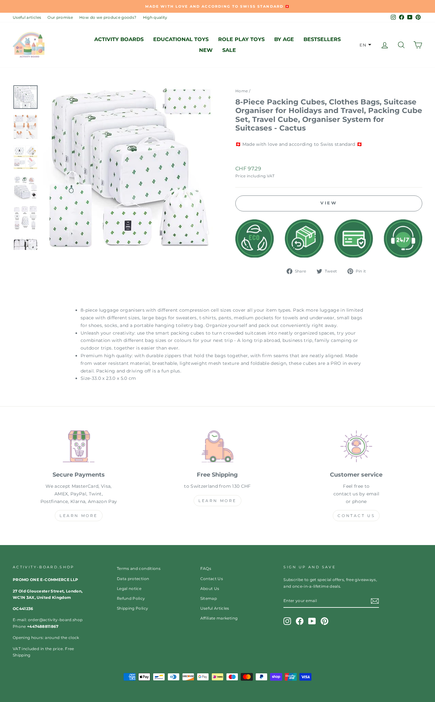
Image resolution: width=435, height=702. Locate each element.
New (206, 50)
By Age (284, 39)
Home (241, 91)
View (329, 202)
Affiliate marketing (219, 618)
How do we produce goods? (107, 17)
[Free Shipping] (217, 447)
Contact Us (356, 515)
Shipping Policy (132, 608)
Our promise (60, 17)
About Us (209, 588)
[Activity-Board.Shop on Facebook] (299, 621)
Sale (229, 50)
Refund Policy (131, 598)
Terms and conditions (138, 568)
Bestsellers (322, 39)
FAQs (205, 568)
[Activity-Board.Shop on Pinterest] (324, 621)
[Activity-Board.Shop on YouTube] (312, 621)
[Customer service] (356, 447)
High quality (155, 17)
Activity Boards (119, 39)
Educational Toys (181, 39)
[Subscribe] (375, 601)
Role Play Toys (241, 39)
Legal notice (129, 588)
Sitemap (208, 598)
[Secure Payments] (79, 447)
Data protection (133, 578)
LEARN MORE (79, 515)
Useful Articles (214, 608)
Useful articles (27, 17)
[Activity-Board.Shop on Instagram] (287, 621)
